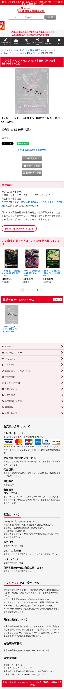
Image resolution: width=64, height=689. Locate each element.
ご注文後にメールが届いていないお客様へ (32, 35)
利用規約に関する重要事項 (33, 149)
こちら (13, 461)
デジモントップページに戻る (19, 228)
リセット (58, 299)
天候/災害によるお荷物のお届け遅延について (32, 32)
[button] (32, 158)
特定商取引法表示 (30, 202)
